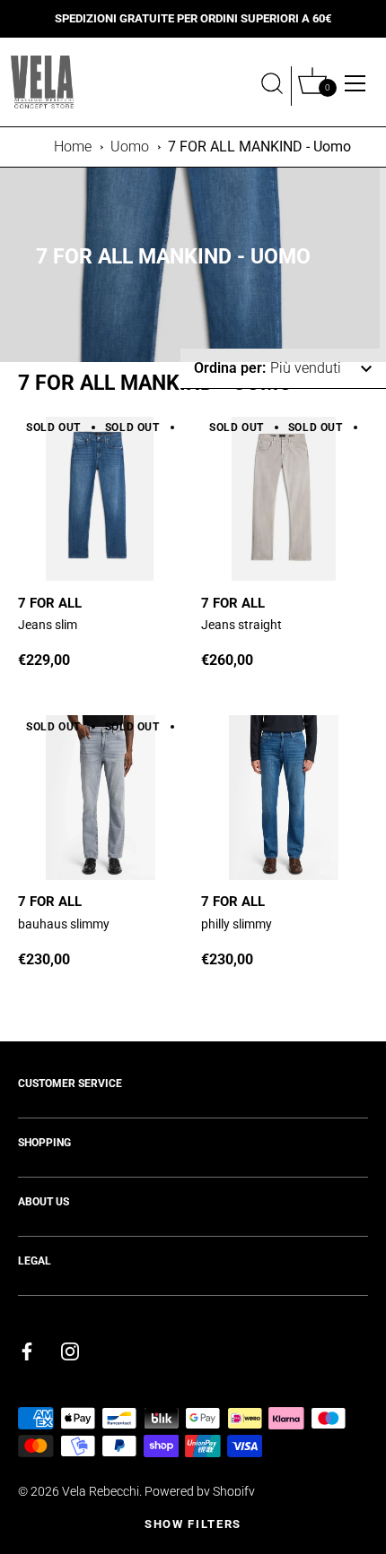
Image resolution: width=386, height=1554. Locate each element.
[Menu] (355, 83)
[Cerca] (272, 86)
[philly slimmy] (283, 797)
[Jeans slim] (100, 499)
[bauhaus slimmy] (100, 797)
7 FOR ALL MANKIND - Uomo (259, 146)
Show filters (193, 1524)
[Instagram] (70, 1351)
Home (73, 146)
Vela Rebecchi (100, 1491)
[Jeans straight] (283, 499)
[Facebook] (27, 1351)
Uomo (129, 146)
